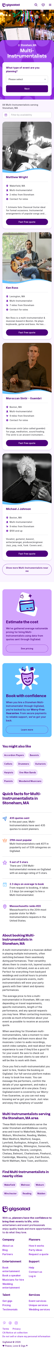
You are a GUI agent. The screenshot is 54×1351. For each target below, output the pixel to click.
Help (31, 1267)
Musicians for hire (13, 1279)
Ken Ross (12, 287)
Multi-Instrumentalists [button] (27, 53)
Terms (5, 1328)
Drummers (23, 764)
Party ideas (35, 1249)
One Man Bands (27, 772)
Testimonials (10, 1309)
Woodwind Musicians (30, 781)
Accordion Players (14, 755)
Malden (41, 1193)
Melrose (25, 1185)
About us (7, 1245)
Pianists (8, 781)
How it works (36, 1245)
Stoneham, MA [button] (28, 45)
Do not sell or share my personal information (26, 1336)
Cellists (8, 764)
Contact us (35, 1271)
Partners (7, 1254)
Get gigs (7, 1300)
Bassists (34, 755)
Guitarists (40, 764)
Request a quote (38, 1254)
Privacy (17, 1328)
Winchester (10, 1193)
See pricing (27, 648)
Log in (32, 1276)
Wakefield (9, 1185)
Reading (27, 1193)
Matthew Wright (17, 177)
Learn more (27, 729)
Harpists (8, 772)
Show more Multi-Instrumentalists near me (27, 569)
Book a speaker (11, 1275)
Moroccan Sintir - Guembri (24, 398)
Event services (37, 1300)
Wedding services (39, 1309)
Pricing (6, 1305)
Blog (5, 1249)
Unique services (38, 1305)
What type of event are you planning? (22, 69)
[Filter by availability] (30, 115)
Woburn (40, 1185)
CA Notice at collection (15, 1332)
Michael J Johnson (18, 509)
